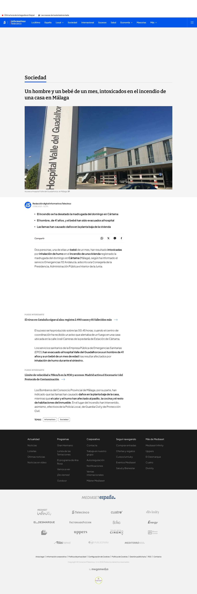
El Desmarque (153, 456)
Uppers (150, 451)
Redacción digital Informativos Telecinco (52, 203)
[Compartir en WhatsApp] (101, 238)
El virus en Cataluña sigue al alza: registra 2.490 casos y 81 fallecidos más (68, 319)
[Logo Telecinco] (80, 512)
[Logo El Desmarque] (44, 522)
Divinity (150, 468)
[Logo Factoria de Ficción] (80, 522)
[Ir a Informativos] (18, 22)
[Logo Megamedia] (100, 569)
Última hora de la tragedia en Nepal (19, 15)
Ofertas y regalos (125, 451)
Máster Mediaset (96, 480)
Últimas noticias (36, 456)
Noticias (32, 445)
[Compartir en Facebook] (121, 238)
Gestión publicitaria (138, 557)
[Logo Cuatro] (116, 512)
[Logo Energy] (153, 522)
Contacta (92, 445)
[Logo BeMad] (44, 532)
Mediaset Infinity (155, 445)
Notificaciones (95, 465)
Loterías (32, 451)
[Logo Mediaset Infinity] (44, 512)
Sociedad (35, 78)
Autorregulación (95, 460)
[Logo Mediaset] (98, 499)
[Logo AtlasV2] (62, 542)
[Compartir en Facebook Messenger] (114, 238)
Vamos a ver (63, 469)
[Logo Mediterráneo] (135, 542)
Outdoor (62, 480)
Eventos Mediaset (126, 462)
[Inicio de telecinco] (4, 22)
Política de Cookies (120, 557)
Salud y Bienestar (125, 468)
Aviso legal (40, 557)
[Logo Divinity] (153, 512)
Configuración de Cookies (99, 557)
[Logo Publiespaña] (98, 542)
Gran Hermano (65, 445)
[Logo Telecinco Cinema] (116, 532)
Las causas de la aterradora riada (55, 15)
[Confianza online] (98, 583)
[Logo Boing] (117, 522)
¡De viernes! (63, 474)
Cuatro (149, 462)
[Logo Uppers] (80, 532)
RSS (149, 557)
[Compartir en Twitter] (108, 238)
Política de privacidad (77, 557)
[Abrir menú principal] (192, 22)
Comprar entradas (126, 445)
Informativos (49, 419)
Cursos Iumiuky (124, 456)
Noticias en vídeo (37, 462)
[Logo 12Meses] (153, 532)
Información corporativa (56, 557)
